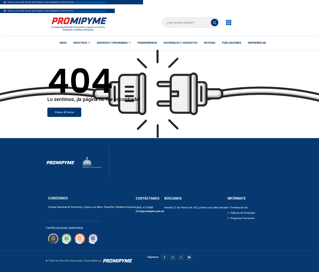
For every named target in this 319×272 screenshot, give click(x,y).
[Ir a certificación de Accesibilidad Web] (93, 238)
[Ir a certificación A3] (66, 238)
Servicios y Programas (112, 43)
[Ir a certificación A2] (53, 238)
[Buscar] (214, 22)
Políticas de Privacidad (242, 213)
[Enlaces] (228, 22)
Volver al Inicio (64, 112)
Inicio (63, 43)
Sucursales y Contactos (180, 43)
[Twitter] (181, 257)
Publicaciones (231, 43)
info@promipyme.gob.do (150, 211)
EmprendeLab (257, 43)
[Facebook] (164, 257)
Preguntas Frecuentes (242, 218)
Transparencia (147, 43)
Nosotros (80, 43)
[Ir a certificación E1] (79, 238)
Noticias (209, 43)
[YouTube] (189, 257)
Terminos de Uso (239, 207)
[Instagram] (172, 257)
